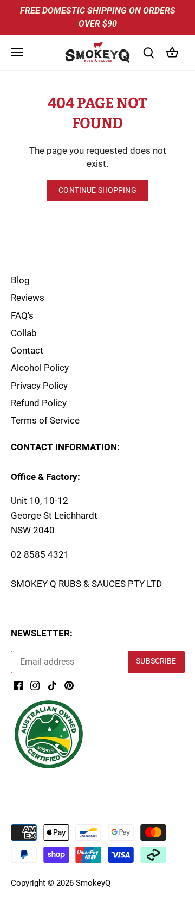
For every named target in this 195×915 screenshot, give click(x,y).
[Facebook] (18, 685)
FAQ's (22, 315)
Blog (20, 280)
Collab (24, 332)
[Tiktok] (52, 685)
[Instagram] (35, 685)
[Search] (148, 52)
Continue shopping (97, 190)
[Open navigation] (17, 52)
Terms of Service (45, 420)
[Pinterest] (69, 685)
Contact (27, 350)
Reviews (27, 297)
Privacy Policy (39, 385)
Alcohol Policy (40, 367)
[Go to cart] (172, 52)
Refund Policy (39, 402)
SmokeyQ (93, 883)
